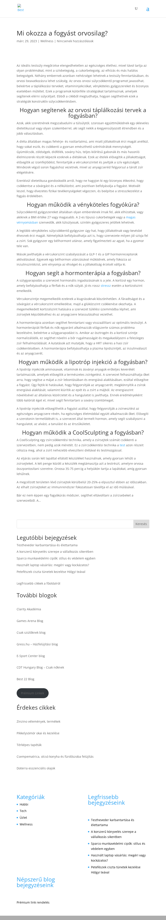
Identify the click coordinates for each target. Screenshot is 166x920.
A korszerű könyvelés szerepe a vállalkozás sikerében (55, 551)
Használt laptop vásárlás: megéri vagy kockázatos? (53, 565)
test (122, 445)
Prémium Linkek (32, 693)
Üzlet (23, 817)
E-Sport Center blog (31, 656)
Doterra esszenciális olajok (36, 768)
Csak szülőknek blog (31, 632)
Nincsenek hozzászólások (75, 41)
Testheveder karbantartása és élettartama (47, 545)
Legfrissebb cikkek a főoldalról (38, 583)
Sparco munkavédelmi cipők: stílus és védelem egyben (56, 558)
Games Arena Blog (30, 621)
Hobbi (24, 804)
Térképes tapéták (29, 745)
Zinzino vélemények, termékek (38, 721)
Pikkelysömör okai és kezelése (38, 733)
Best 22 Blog (25, 679)
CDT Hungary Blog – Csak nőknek (40, 667)
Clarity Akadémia (29, 609)
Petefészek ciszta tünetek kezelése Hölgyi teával (51, 572)
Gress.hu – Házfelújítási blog (37, 644)
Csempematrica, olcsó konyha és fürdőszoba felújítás (55, 756)
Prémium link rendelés (33, 902)
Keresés (141, 524)
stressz (106, 286)
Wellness (46, 41)
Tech (23, 811)
